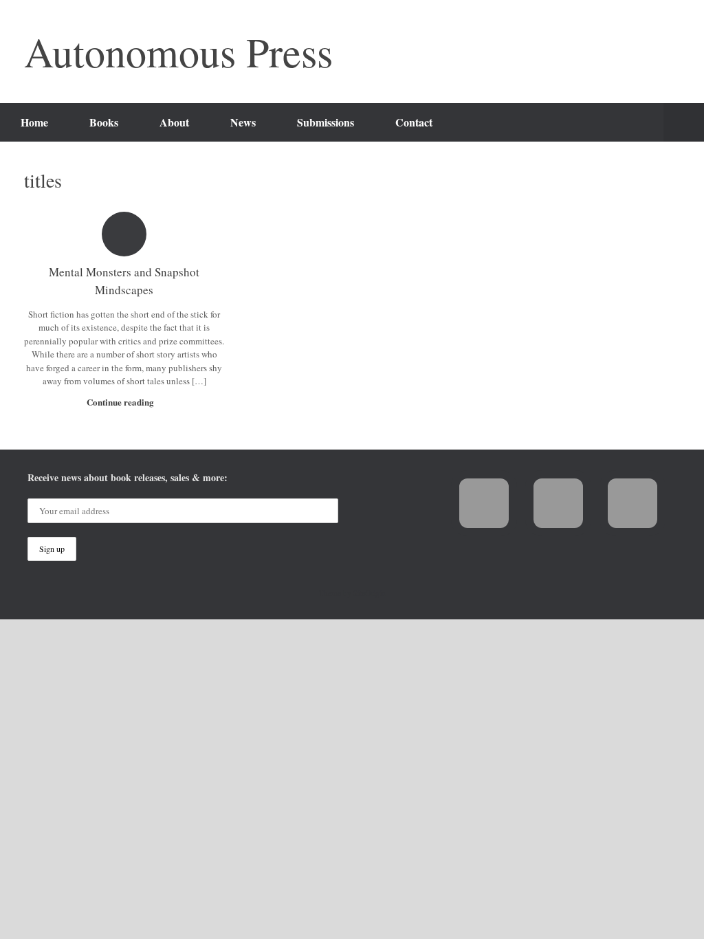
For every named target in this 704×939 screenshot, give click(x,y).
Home (34, 122)
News (243, 122)
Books (103, 122)
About (174, 122)
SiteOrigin (369, 593)
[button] (683, 122)
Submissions (325, 122)
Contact (413, 122)
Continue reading (121, 401)
